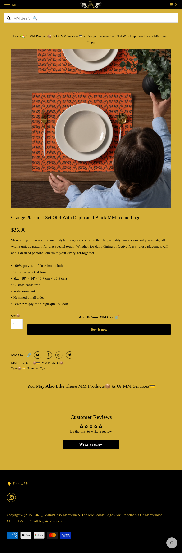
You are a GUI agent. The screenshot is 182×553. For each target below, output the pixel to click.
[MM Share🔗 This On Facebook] (48, 355)
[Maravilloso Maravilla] (91, 4)
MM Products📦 (52, 363)
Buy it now (99, 329)
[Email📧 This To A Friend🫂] (69, 355)
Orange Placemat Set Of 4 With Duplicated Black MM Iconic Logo (76, 217)
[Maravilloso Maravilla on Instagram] (12, 497)
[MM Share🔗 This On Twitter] (37, 355)
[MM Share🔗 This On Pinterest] (58, 355)
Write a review (91, 444)
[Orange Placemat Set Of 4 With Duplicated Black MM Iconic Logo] (91, 128)
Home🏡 (19, 36)
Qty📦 (15, 315)
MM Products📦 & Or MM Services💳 (55, 36)
